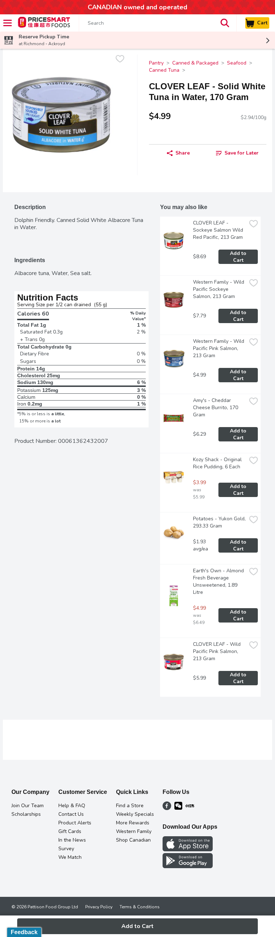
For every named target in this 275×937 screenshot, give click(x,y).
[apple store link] (188, 849)
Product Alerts (74, 822)
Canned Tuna (164, 70)
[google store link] (188, 866)
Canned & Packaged (195, 63)
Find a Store (130, 805)
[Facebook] (167, 808)
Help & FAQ (71, 805)
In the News (72, 840)
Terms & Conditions (140, 907)
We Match (70, 857)
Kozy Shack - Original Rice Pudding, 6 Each (218, 463)
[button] (224, 23)
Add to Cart (239, 257)
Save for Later (242, 153)
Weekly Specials (135, 814)
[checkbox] (120, 60)
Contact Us (71, 814)
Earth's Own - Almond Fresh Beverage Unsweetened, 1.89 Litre (219, 581)
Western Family (133, 831)
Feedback (24, 932)
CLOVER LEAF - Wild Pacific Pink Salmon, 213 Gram (217, 651)
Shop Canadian (133, 840)
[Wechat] (178, 808)
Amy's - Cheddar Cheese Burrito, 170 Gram (216, 407)
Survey (66, 848)
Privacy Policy (98, 907)
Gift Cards (69, 831)
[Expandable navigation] (7, 23)
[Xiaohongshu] (189, 808)
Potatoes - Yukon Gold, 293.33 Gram (219, 522)
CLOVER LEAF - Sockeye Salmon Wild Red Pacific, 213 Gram (219, 230)
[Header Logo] (42, 23)
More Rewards (132, 822)
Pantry (156, 63)
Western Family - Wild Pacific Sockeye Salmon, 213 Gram (219, 289)
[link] (237, 153)
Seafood (236, 63)
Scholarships (26, 814)
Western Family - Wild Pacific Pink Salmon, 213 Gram (219, 348)
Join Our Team (27, 805)
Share (182, 153)
